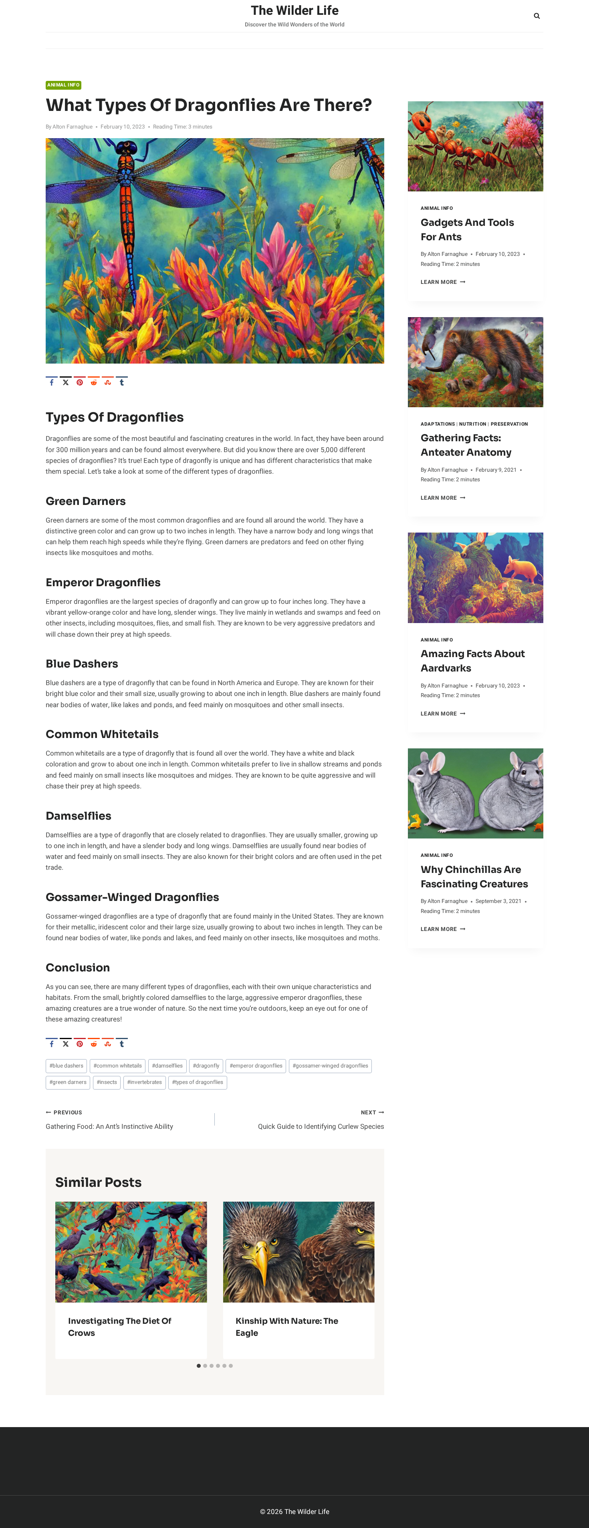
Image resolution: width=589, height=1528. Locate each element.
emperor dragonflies (256, 1066)
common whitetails (117, 1066)
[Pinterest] (80, 382)
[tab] (199, 1366)
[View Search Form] (537, 16)
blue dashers (66, 1066)
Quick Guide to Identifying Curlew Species (321, 1120)
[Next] (361, 1280)
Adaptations (438, 424)
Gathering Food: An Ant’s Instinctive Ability (109, 1120)
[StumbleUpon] (108, 382)
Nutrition (472, 424)
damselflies (167, 1066)
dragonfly (206, 1066)
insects (107, 1082)
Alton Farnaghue (72, 127)
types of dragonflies (197, 1082)
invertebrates (144, 1082)
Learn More (443, 282)
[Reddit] (94, 382)
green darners (68, 1082)
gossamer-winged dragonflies (330, 1066)
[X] (66, 382)
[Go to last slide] (68, 1280)
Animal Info (63, 85)
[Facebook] (52, 382)
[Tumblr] (122, 382)
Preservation (509, 424)
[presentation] (475, 146)
